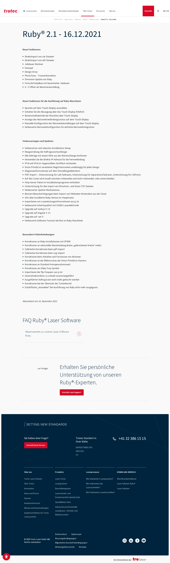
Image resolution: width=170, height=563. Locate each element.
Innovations (29, 488)
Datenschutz (61, 534)
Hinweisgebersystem (65, 547)
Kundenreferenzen (32, 503)
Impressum (76, 534)
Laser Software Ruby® (126, 483)
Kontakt (148, 11)
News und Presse (31, 493)
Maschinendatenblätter (127, 479)
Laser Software (123, 488)
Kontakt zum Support (71, 392)
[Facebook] (137, 540)
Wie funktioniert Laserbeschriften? (100, 492)
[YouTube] (144, 540)
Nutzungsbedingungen (65, 538)
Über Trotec (29, 483)
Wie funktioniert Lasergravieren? (99, 479)
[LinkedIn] (131, 540)
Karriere (27, 498)
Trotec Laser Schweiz (33, 479)
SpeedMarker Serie (63, 502)
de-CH (166, 11)
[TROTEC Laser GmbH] (10, 11)
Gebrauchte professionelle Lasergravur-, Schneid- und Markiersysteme (66, 511)
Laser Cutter (60, 479)
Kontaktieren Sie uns (36, 445)
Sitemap (82, 547)
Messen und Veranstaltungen (36, 508)
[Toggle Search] (158, 11)
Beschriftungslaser (63, 488)
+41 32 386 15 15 (132, 438)
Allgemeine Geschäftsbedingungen (71, 542)
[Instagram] (124, 540)
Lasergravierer (61, 483)
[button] (6, 556)
